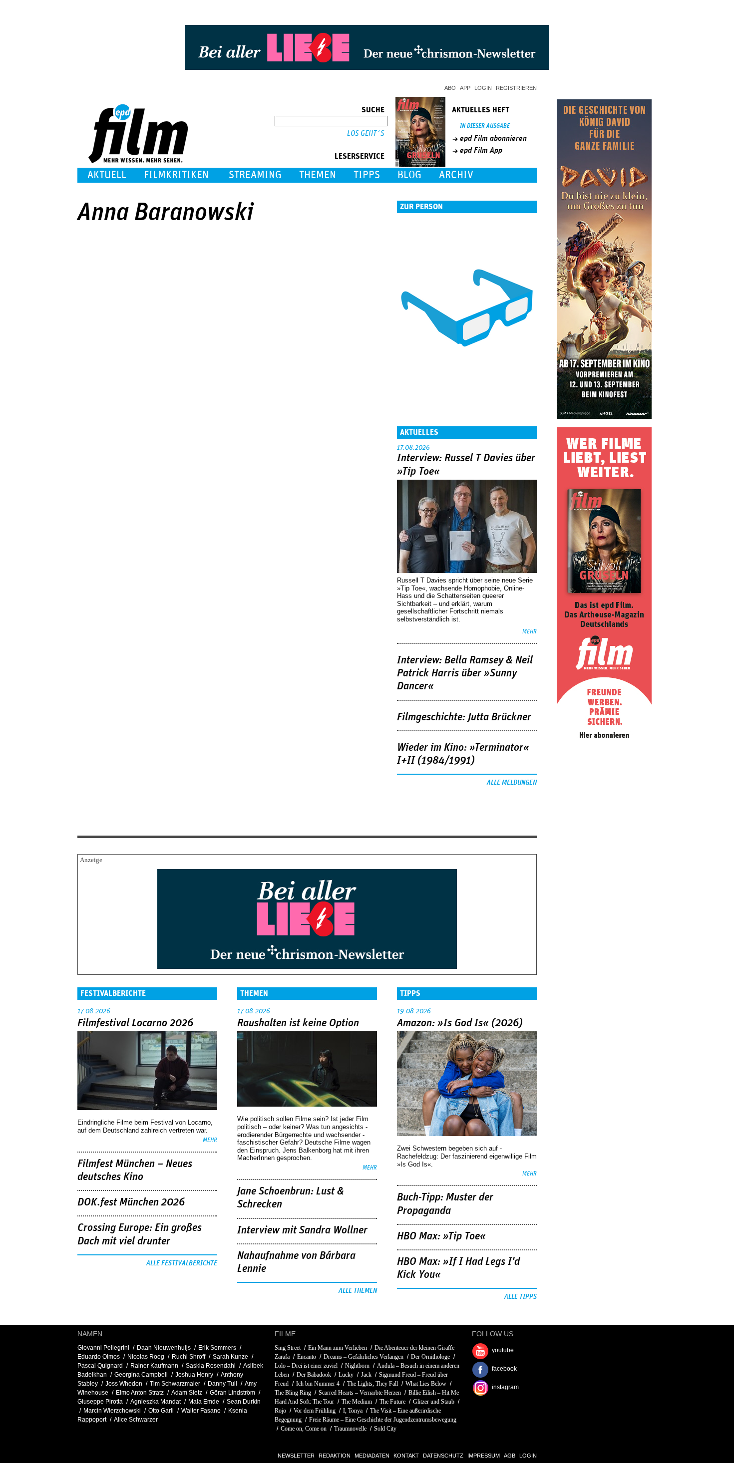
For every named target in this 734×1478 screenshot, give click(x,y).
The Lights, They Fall (372, 1383)
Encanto (306, 1356)
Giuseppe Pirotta (100, 1401)
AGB (509, 1456)
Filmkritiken (176, 175)
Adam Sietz (186, 1392)
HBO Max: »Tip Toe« (441, 1236)
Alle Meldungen (512, 782)
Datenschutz (443, 1456)
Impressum (483, 1456)
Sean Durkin (244, 1401)
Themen (317, 175)
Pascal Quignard (100, 1365)
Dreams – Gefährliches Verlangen (363, 1356)
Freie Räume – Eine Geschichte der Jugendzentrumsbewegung (382, 1419)
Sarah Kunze (230, 1356)
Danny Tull (222, 1383)
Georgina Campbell (141, 1374)
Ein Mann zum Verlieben (337, 1347)
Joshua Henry (194, 1374)
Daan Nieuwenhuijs (164, 1347)
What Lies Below (425, 1383)
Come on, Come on (304, 1428)
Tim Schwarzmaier (175, 1383)
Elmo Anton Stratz (140, 1392)
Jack (366, 1374)
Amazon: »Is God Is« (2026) (460, 1023)
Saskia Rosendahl (211, 1365)
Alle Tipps (520, 1296)
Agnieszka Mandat (155, 1401)
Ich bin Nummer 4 (318, 1383)
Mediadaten (372, 1456)
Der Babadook (314, 1374)
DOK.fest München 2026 (131, 1202)
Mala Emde (203, 1401)
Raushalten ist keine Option (298, 1023)
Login (483, 88)
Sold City (385, 1428)
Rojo (280, 1410)
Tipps (367, 175)
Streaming (255, 175)
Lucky (346, 1374)
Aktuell (106, 175)
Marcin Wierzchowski (112, 1410)
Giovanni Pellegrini (103, 1347)
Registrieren (516, 88)
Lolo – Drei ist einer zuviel (306, 1365)
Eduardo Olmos (98, 1356)
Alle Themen (358, 1290)
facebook (504, 1368)
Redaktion (335, 1456)
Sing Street (288, 1347)
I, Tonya (353, 1410)
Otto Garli (161, 1410)
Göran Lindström (232, 1392)
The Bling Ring (293, 1392)
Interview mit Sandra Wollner (302, 1230)
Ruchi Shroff (188, 1356)
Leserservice (359, 156)
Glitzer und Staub (433, 1401)
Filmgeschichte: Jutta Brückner (464, 717)
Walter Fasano (201, 1410)
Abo (450, 88)
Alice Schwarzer (136, 1419)
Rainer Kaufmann (154, 1365)
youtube (503, 1350)
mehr (529, 631)
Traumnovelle (350, 1428)
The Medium (357, 1401)
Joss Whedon (123, 1383)
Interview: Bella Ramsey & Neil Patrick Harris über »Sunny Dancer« (465, 673)
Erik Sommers (217, 1347)
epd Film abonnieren (493, 138)
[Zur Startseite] (139, 161)
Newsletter (296, 1456)
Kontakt (406, 1456)
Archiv (456, 175)
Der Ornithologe (430, 1356)
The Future (392, 1401)
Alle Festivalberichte (181, 1263)
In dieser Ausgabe (485, 126)
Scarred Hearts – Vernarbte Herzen (360, 1392)
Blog (409, 175)
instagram (505, 1387)
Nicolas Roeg (145, 1356)
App (465, 88)
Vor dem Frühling (315, 1410)
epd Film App (481, 150)
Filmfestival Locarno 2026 (135, 1023)
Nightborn (357, 1365)
